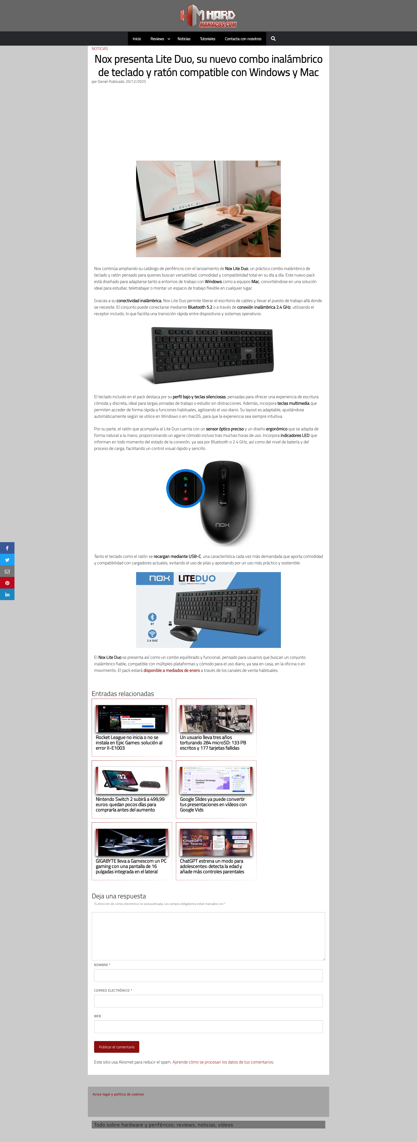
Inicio (137, 39)
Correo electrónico (113, 990)
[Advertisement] (208, 124)
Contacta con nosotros (243, 39)
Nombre (102, 964)
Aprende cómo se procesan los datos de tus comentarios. (223, 1062)
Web (97, 1016)
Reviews (157, 39)
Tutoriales (207, 39)
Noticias (184, 39)
